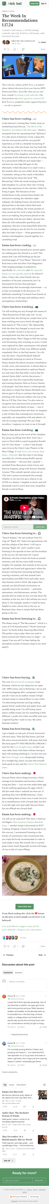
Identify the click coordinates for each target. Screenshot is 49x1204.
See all (7, 1160)
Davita (10, 1043)
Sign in (43, 3)
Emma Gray (15, 41)
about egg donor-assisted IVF (31, 98)
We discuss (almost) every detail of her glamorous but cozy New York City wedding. (17, 1096)
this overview (19, 270)
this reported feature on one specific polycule (22, 272)
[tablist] (13, 972)
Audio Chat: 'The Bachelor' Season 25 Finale (15, 1114)
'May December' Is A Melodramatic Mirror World (17, 1138)
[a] (42, 1095)
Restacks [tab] (18, 972)
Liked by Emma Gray (17, 999)
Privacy (29, 1190)
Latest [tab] (11, 1085)
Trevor (10, 996)
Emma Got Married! (12, 1091)
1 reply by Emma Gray (19, 1034)
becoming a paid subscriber (26, 95)
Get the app (34, 1197)
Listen (43, 42)
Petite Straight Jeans (15, 757)
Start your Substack (19, 1197)
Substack (14, 1201)
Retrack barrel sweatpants (23, 682)
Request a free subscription (29, 929)
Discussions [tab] (21, 1085)
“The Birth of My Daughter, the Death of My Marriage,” (22, 128)
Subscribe (34, 3)
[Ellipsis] (46, 996)
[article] (24, 1099)
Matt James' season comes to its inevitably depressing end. (16, 1120)
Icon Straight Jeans (23, 747)
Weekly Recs (8, 11)
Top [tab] (5, 1085)
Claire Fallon (29, 41)
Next (41, 955)
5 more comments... (10, 1072)
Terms (35, 1190)
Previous (9, 955)
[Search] (44, 1084)
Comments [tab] (8, 972)
